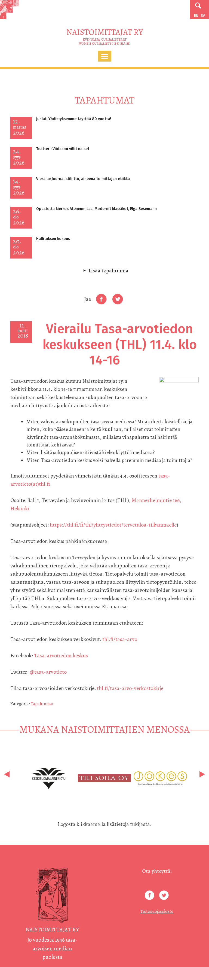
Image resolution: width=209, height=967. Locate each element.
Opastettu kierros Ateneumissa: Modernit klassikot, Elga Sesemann (96, 208)
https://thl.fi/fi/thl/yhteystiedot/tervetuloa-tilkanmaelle (113, 524)
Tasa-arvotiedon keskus (61, 655)
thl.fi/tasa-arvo (119, 639)
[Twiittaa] (117, 299)
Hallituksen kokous (53, 238)
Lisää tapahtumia (108, 270)
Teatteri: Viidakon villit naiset (62, 149)
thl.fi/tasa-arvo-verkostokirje (130, 688)
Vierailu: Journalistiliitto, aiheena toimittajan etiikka (83, 179)
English (196, 15)
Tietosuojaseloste (156, 911)
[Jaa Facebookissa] (101, 299)
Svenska (203, 15)
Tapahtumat (42, 704)
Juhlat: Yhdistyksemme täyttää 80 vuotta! (73, 119)
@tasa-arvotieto (48, 672)
